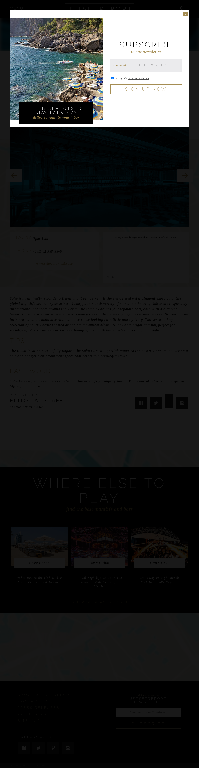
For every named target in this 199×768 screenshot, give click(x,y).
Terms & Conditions (138, 78)
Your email (119, 65)
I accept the (132, 78)
